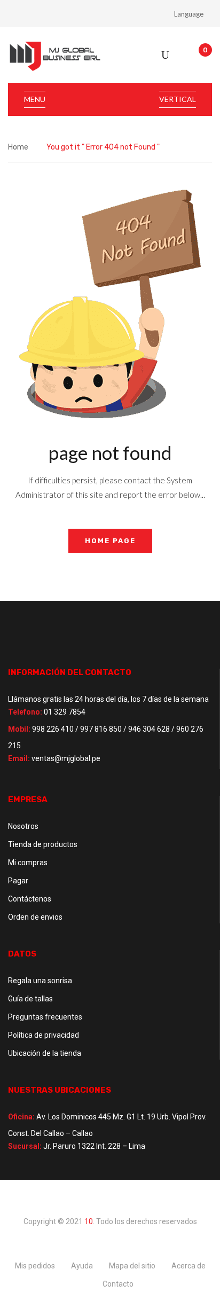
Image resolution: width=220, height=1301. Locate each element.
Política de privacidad (43, 1035)
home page (110, 541)
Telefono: (25, 712)
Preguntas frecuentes (45, 1017)
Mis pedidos (35, 1265)
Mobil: (19, 729)
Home (18, 147)
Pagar (18, 880)
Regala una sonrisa (40, 980)
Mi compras (28, 862)
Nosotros (23, 826)
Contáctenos (29, 899)
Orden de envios (35, 917)
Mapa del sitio (132, 1265)
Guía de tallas (30, 998)
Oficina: (21, 1116)
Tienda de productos (42, 844)
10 (88, 1221)
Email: (19, 758)
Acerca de (188, 1265)
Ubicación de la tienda (44, 1053)
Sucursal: (25, 1146)
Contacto (118, 1284)
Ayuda (82, 1265)
